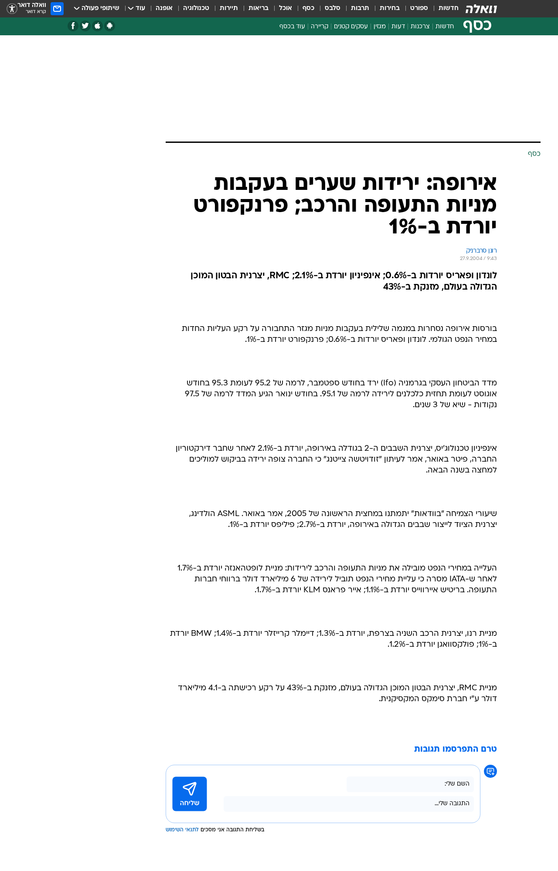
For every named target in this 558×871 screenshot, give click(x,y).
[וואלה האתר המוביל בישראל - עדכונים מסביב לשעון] (481, 8)
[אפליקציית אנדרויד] (109, 25)
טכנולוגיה (196, 8)
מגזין (380, 27)
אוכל (285, 8)
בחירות (390, 8)
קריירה (319, 27)
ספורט (419, 8)
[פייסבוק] (73, 25)
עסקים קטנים (351, 27)
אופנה (164, 8)
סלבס (332, 8)
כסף (308, 8)
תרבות (360, 8)
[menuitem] (443, 9)
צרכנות (420, 27)
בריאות (258, 8)
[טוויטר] (85, 25)
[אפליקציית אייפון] (97, 25)
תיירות (229, 8)
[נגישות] (12, 8)
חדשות (449, 8)
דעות (398, 27)
